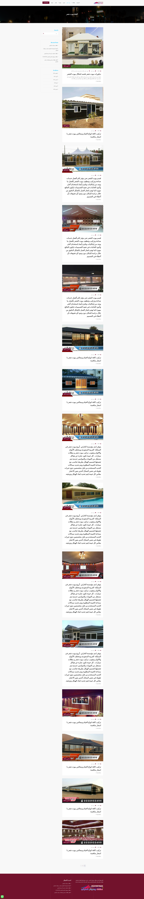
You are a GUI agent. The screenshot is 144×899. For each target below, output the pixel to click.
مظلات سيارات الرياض (53, 45)
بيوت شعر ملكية (85, 71)
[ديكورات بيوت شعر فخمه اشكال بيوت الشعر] (82, 49)
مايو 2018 (55, 82)
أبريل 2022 (55, 76)
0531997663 (46, 2)
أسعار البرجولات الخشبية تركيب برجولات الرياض (61, 885)
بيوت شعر (93, 71)
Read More (99, 81)
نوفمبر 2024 (55, 73)
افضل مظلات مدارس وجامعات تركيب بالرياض (62, 892)
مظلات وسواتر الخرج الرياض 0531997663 (50, 56)
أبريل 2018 (55, 86)
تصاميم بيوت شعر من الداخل (76, 71)
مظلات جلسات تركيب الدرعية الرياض (50, 53)
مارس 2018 (55, 89)
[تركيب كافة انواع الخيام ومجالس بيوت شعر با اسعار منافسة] (82, 108)
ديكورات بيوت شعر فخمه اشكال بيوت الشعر (84, 74)
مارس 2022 (55, 79)
